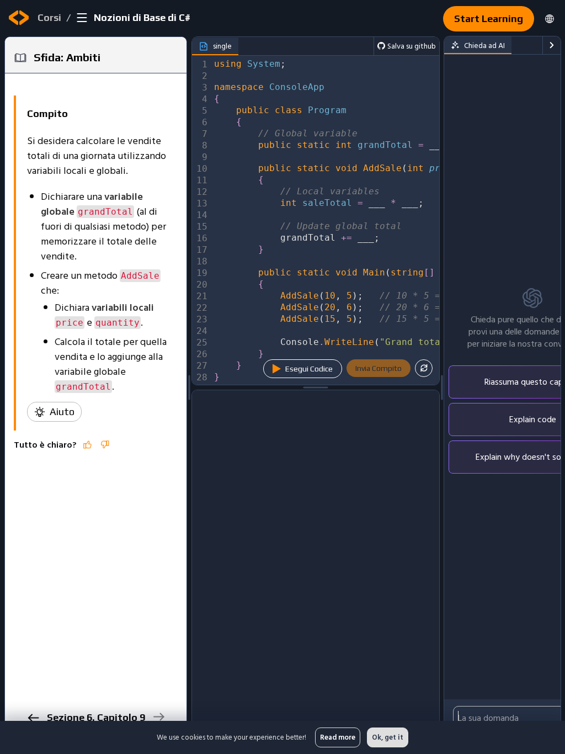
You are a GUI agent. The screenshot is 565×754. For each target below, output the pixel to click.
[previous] (33, 718)
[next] (159, 717)
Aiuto (62, 411)
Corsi (49, 17)
